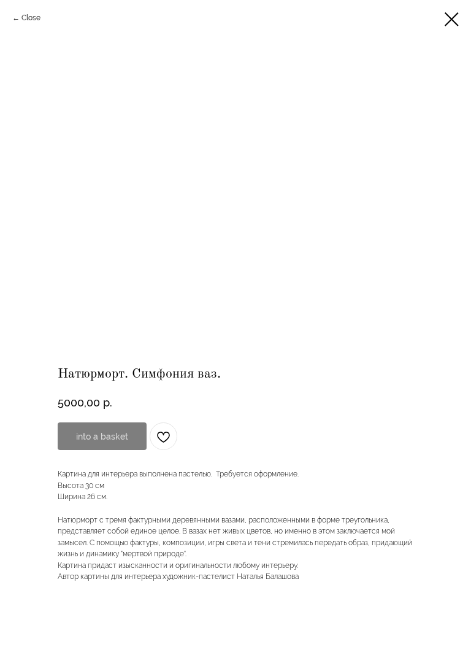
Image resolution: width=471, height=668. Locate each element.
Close (30, 18)
